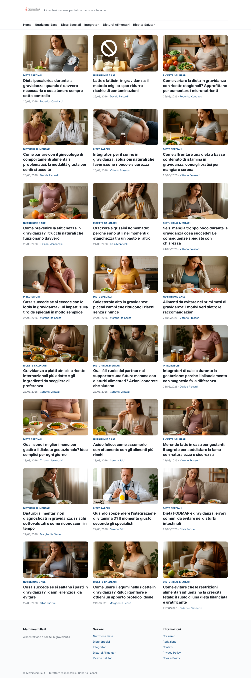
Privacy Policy (172, 652)
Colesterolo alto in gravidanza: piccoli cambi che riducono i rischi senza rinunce (123, 307)
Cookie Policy (171, 658)
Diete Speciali (71, 25)
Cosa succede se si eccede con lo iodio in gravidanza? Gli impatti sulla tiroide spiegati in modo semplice (55, 307)
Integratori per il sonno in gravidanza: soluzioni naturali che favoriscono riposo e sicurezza (123, 159)
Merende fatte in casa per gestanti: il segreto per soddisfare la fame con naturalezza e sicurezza (194, 449)
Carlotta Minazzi (50, 391)
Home (27, 25)
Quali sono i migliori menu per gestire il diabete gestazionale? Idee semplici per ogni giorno (55, 449)
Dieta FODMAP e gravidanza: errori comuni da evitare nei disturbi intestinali (194, 518)
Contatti (168, 647)
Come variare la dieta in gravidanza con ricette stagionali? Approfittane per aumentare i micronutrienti (195, 85)
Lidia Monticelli (119, 244)
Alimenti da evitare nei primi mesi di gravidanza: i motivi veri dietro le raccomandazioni (194, 307)
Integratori (91, 25)
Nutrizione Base (46, 25)
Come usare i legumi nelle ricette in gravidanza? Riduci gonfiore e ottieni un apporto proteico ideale (124, 592)
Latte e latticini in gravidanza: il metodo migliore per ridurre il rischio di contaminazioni (121, 85)
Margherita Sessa (50, 317)
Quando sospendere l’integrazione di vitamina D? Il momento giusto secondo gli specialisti (124, 518)
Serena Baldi (117, 460)
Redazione (169, 641)
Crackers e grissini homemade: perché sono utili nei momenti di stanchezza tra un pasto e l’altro (122, 233)
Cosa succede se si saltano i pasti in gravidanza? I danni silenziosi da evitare (55, 592)
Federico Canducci (51, 101)
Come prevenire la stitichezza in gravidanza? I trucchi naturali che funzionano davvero (53, 233)
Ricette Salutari (144, 25)
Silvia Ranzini (187, 529)
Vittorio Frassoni (120, 170)
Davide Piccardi (119, 96)
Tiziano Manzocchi (51, 244)
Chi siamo (169, 636)
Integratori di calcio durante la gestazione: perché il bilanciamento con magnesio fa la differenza (195, 375)
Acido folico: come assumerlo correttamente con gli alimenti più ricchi (123, 449)
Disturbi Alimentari (116, 25)
